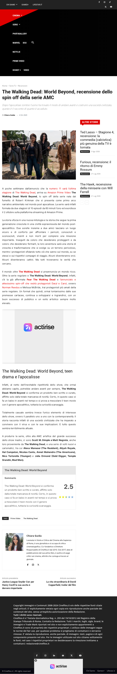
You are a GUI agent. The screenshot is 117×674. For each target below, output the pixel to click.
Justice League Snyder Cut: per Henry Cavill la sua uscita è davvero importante (18, 585)
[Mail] (63, 656)
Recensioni (22, 85)
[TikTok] (110, 2)
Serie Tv (12, 85)
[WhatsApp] (51, 123)
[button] (33, 43)
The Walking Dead (25, 192)
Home (4, 85)
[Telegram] (65, 123)
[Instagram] (104, 2)
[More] (72, 123)
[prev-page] (82, 202)
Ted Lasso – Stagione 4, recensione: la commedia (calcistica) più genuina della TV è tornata (97, 139)
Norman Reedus (11, 287)
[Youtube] (111, 7)
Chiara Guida (9, 115)
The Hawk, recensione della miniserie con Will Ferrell (96, 188)
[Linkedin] (58, 123)
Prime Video (15, 518)
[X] (105, 7)
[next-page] (87, 202)
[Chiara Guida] (14, 550)
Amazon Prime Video (59, 192)
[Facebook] (99, 2)
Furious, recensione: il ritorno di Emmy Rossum (95, 165)
